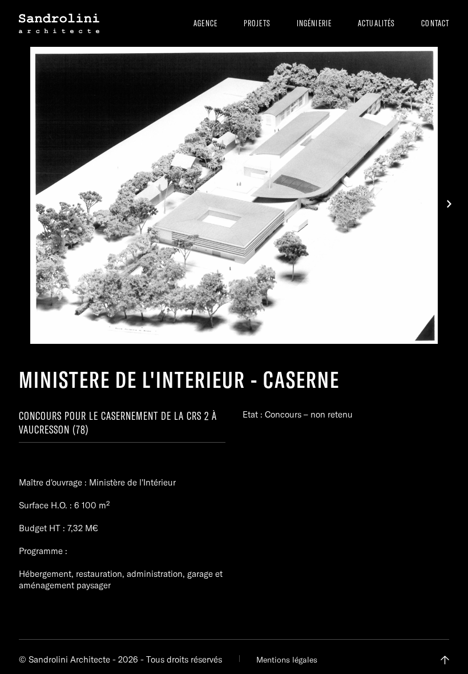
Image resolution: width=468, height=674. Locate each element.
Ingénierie (314, 23)
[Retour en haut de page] (445, 660)
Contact (435, 23)
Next (449, 203)
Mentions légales (286, 660)
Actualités (376, 23)
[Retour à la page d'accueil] (59, 23)
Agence (205, 23)
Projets (257, 23)
